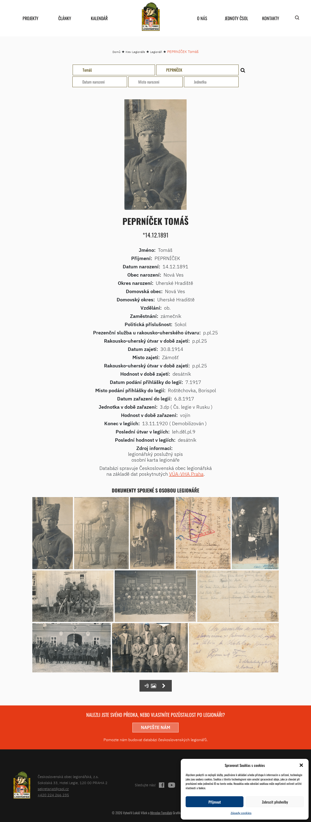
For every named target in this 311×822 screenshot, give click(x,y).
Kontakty (270, 18)
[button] (301, 765)
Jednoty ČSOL (236, 18)
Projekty (30, 18)
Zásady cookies (241, 813)
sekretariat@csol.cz (53, 789)
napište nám (155, 727)
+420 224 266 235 (53, 795)
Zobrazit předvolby (275, 802)
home (151, 16)
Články (64, 18)
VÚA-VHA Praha (186, 474)
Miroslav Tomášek (161, 812)
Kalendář (99, 18)
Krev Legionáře (135, 52)
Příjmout (214, 802)
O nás (202, 18)
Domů (116, 52)
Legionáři (156, 52)
